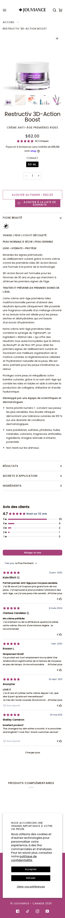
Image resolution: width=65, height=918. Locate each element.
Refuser (31, 878)
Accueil (8, 22)
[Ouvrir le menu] (5, 10)
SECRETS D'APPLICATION (20, 476)
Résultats (10, 466)
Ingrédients (12, 486)
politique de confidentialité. (24, 858)
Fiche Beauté (12, 217)
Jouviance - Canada (29, 903)
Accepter (31, 869)
